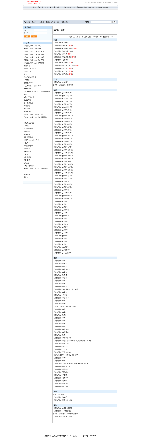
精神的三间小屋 (29, 97)
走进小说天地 (28, 137)
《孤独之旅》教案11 (60, 286)
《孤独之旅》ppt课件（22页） (63, 170)
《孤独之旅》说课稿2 (60, 378)
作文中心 (64, 7)
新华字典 (93, 3)
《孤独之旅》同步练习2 (61, 43)
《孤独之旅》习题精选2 (61, 60)
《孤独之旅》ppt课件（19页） (63, 167)
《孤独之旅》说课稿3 (60, 372)
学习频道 (84, 7)
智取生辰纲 (27, 157)
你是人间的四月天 (30, 77)
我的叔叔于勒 (28, 128)
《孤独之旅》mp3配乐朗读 (62, 411)
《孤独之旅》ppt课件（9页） (63, 161)
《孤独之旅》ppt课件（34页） (63, 116)
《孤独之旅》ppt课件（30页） (63, 156)
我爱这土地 (27, 71)
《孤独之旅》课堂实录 (61, 346)
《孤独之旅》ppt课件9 (60, 221)
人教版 (41, 22)
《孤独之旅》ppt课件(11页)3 (62, 104)
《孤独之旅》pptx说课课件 (62, 253)
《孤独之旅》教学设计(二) (62, 329)
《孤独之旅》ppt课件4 (60, 236)
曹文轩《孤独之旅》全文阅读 (63, 85)
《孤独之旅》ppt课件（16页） (63, 173)
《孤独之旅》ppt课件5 (60, 233)
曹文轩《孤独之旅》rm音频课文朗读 (65, 414)
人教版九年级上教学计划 (32, 48)
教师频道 (91, 7)
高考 (78, 7)
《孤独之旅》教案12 (60, 283)
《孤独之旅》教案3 (59, 321)
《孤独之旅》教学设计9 (61, 298)
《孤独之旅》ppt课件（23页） (63, 150)
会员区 (105, 7)
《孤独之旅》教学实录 (61, 343)
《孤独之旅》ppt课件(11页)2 (62, 141)
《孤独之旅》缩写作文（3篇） (63, 400)
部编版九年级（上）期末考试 (34, 63)
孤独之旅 (27, 131)
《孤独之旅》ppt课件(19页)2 (62, 118)
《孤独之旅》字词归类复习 (62, 352)
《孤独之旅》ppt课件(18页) (62, 187)
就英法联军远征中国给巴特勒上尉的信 (37, 91)
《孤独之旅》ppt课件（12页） (63, 153)
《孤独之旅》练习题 (60, 54)
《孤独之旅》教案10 (60, 292)
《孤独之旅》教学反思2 (61, 383)
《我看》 (27, 80)
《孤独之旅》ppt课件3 (60, 238)
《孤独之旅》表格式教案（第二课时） (66, 289)
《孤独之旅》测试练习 (61, 45)
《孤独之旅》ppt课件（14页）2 (63, 136)
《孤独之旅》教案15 (60, 275)
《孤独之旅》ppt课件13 (61, 210)
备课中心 (35, 22)
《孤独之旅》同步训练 (61, 71)
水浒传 (26, 177)
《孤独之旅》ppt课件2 (60, 241)
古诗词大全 (108, 3)
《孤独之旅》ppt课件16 (61, 201)
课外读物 (99, 7)
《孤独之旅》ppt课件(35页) (62, 124)
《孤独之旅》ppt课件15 (61, 204)
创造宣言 (27, 148)
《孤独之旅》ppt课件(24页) (62, 198)
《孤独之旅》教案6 (59, 312)
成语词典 (87, 3)
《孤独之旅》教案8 (59, 303)
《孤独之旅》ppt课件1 (60, 244)
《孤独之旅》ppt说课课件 (61, 250)
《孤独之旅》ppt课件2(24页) (62, 178)
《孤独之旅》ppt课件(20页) (62, 196)
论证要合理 (27, 151)
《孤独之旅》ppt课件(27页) (62, 130)
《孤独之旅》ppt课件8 (60, 224)
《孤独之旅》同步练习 (61, 63)
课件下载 (48, 7)
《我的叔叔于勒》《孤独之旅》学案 (65, 355)
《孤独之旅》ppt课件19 (61, 190)
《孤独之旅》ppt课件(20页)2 (62, 127)
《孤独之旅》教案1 (59, 326)
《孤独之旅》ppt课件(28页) (62, 121)
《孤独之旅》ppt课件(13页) (62, 184)
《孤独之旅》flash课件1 (61, 247)
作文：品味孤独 (58, 394)
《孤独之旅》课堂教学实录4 (62, 338)
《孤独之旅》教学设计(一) (62, 332)
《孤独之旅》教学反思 (61, 386)
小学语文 (115, 3)
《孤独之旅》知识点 (60, 349)
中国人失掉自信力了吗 (31, 140)
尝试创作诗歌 (28, 83)
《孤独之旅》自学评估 (61, 68)
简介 (59, 30)
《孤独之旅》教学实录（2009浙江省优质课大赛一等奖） (72, 341)
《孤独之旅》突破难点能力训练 (64, 65)
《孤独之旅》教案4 (59, 318)
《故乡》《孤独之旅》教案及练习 (64, 306)
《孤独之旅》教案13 (60, 281)
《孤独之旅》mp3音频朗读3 (62, 408)
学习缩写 (27, 134)
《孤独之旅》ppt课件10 (61, 218)
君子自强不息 (28, 103)
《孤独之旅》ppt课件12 (61, 213)
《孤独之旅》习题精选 (61, 74)
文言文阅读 (100, 3)
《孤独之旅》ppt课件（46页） (63, 158)
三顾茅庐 (27, 163)
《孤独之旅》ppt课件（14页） (63, 164)
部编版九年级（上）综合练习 (34, 60)
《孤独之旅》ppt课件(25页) (62, 110)
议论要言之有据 (29, 123)
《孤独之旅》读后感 (60, 397)
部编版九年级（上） (53, 22)
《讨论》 (27, 154)
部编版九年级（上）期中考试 (34, 57)
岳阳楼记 (27, 106)
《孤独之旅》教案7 (59, 309)
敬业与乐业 (27, 88)
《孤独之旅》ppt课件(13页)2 (62, 144)
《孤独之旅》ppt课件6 (60, 230)
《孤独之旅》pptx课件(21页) (62, 96)
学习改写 (27, 174)
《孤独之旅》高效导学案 (61, 366)
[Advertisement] (70, 15)
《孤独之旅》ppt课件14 (61, 207)
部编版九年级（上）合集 (32, 46)
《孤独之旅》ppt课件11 (61, 216)
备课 (69, 7)
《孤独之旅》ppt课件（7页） (63, 147)
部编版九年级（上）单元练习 (34, 51)
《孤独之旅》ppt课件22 (61, 181)
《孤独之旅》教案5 (59, 315)
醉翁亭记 (27, 108)
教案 (53, 7)
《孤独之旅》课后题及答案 (62, 57)
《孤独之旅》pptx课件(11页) (62, 107)
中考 (74, 7)
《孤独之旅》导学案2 (60, 369)
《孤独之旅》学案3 (59, 358)
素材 (58, 7)
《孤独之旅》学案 (59, 301)
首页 (34, 7)
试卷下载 (40, 7)
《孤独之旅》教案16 (60, 272)
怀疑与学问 (27, 143)
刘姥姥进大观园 (29, 166)
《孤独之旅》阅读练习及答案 (63, 48)
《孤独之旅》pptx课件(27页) (62, 98)
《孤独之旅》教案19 (60, 263)
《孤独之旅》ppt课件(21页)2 (62, 93)
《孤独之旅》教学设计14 (61, 278)
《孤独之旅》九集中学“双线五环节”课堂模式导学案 (70, 363)
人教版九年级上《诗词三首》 (34, 114)
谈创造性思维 (28, 146)
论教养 (26, 94)
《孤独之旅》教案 (59, 335)
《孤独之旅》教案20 (60, 261)
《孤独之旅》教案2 (59, 323)
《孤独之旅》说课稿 (60, 381)
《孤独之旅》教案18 (60, 266)
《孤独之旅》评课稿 (60, 375)
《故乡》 (27, 126)
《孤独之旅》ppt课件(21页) (62, 138)
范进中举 (27, 160)
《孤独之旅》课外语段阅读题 (63, 51)
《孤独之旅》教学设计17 (61, 269)
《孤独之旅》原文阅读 (61, 82)
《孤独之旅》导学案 (60, 295)
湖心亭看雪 (27, 111)
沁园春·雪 (27, 66)
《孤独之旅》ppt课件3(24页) (62, 176)
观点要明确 (27, 100)
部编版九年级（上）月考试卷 (34, 54)
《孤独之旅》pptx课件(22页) (62, 101)
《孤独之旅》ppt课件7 (60, 227)
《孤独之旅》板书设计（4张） (63, 416)
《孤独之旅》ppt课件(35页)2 (62, 113)
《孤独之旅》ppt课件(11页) (62, 193)
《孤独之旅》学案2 (59, 361)
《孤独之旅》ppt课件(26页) (62, 133)
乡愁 (25, 74)
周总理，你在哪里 (30, 68)
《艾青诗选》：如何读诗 (32, 86)
